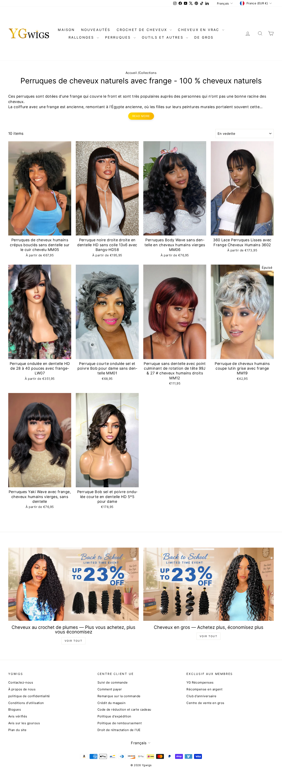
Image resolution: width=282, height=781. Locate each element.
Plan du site (17, 730)
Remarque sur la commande (119, 696)
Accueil (131, 73)
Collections (147, 73)
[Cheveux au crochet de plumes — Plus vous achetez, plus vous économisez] (73, 584)
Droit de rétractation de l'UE (119, 730)
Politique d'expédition (114, 716)
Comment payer (109, 689)
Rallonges (82, 37)
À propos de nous (22, 689)
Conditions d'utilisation (26, 703)
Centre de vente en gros (205, 703)
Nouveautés (95, 30)
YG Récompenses (199, 682)
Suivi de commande (112, 682)
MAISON (66, 30)
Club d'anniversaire (201, 696)
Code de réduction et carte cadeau (124, 709)
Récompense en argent (204, 689)
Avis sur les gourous (24, 723)
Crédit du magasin (111, 703)
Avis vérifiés (17, 716)
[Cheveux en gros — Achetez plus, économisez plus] (208, 584)
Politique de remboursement (119, 723)
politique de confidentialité (29, 696)
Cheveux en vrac (199, 30)
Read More (141, 116)
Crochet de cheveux (143, 30)
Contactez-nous (20, 682)
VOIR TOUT (74, 640)
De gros (203, 37)
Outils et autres (163, 37)
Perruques (119, 37)
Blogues (14, 709)
